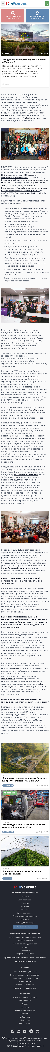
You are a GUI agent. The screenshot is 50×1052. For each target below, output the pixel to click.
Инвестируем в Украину (25, 1010)
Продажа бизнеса (25, 941)
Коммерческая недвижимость (25, 944)
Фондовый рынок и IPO (25, 985)
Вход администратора (25, 923)
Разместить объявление (27, 927)
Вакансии (25, 910)
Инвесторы (25, 1020)
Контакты (25, 919)
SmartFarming (8, 679)
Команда (25, 906)
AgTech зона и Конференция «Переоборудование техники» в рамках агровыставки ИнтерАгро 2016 (24, 188)
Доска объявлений (25, 913)
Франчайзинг (25, 950)
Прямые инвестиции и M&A (25, 972)
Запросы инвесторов (25, 954)
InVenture (25, 893)
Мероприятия (25, 1023)
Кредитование (25, 981)
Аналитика (25, 993)
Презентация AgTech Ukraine (29, 193)
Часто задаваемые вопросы (25, 916)
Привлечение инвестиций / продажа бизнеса (25, 958)
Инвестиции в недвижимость (25, 988)
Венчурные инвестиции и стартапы (25, 975)
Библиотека (25, 1017)
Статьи (25, 1004)
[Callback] (47, 3)
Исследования (25, 1001)
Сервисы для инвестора (25, 961)
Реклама (25, 903)
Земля (25, 947)
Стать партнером (25, 900)
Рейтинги (25, 1014)
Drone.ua (16, 668)
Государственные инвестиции (25, 978)
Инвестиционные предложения (25, 933)
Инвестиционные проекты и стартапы (25, 937)
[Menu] (3, 3)
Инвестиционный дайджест (25, 997)
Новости (25, 968)
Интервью (25, 1007)
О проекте (25, 897)
